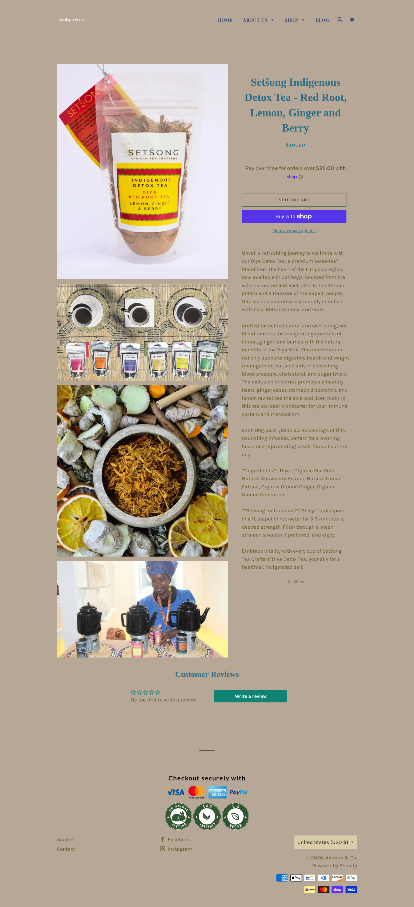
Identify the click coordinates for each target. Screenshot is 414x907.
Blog (322, 20)
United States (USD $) (322, 842)
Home (225, 20)
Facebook (178, 839)
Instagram (179, 849)
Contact (66, 849)
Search (65, 839)
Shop (292, 20)
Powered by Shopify (334, 865)
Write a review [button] (251, 696)
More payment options (294, 230)
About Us (256, 20)
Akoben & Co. (341, 858)
